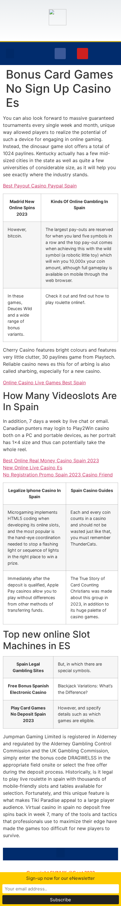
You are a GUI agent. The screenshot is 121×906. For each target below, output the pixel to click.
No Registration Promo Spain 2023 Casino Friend (58, 475)
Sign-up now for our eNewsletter (60, 878)
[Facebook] (60, 53)
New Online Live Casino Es (32, 468)
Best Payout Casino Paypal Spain (40, 186)
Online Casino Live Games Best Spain (44, 382)
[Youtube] (82, 53)
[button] (10, 53)
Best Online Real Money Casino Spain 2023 (51, 460)
